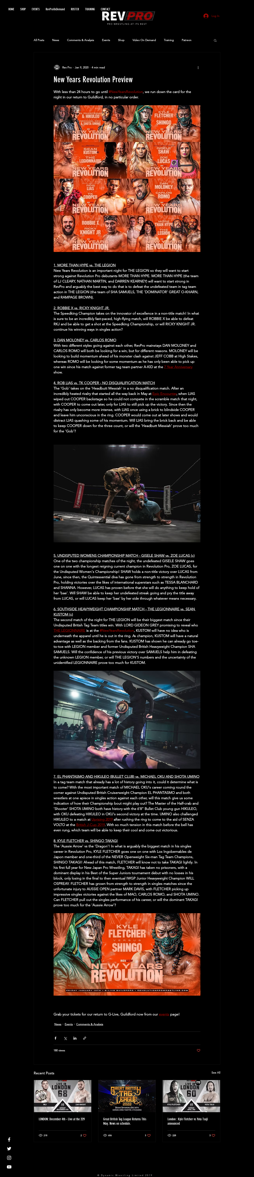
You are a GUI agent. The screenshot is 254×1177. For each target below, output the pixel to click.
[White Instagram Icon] (9, 1158)
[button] (215, 40)
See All (216, 1072)
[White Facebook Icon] (9, 1139)
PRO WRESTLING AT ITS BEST (127, 24)
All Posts (39, 40)
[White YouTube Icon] (9, 1167)
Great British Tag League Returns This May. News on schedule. (124, 1121)
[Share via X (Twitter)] (65, 1038)
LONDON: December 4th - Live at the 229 (62, 1119)
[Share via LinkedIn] (75, 1038)
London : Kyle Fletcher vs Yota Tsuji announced (187, 1121)
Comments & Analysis (80, 40)
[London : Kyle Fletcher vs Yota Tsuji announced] (191, 1096)
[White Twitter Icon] (9, 1148)
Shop (121, 40)
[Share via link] (85, 1038)
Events (106, 40)
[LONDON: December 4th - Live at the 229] (62, 1096)
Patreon (186, 40)
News (55, 40)
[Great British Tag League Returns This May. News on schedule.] (127, 1096)
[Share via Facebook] (55, 1038)
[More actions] (198, 67)
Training (169, 40)
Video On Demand (144, 40)
